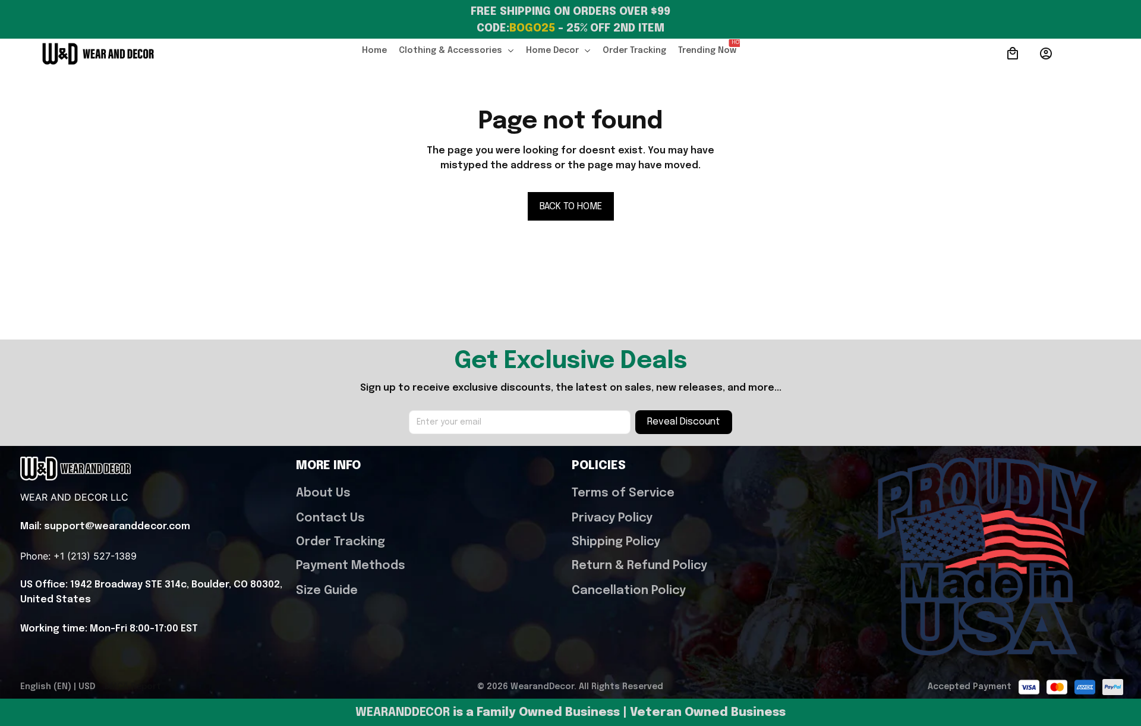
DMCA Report (133, 687)
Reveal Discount (683, 422)
